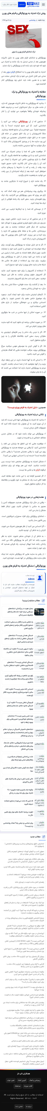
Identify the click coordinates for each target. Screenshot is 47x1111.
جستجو (22, 4)
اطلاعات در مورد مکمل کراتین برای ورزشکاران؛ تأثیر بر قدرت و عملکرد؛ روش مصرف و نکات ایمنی (23, 888)
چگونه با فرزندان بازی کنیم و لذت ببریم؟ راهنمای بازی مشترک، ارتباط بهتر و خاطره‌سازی (26, 1047)
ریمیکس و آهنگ (34, 1080)
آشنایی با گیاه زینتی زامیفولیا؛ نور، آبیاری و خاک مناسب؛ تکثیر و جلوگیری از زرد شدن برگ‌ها (25, 965)
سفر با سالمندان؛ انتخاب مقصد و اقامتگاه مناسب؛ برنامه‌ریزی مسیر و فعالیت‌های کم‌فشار (27, 1026)
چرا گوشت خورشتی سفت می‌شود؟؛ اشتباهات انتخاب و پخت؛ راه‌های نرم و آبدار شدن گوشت (25, 875)
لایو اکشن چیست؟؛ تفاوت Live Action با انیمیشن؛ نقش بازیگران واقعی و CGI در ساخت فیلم (24, 942)
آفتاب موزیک (28, 1086)
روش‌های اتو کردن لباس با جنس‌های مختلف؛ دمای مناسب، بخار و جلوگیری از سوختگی (23, 1055)
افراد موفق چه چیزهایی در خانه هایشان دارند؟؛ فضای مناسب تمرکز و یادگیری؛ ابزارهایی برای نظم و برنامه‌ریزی (25, 927)
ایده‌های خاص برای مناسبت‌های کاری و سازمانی (27, 1041)
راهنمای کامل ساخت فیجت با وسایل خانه (29, 882)
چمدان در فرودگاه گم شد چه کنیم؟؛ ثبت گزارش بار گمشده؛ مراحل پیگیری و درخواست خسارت (24, 911)
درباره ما (28, 1106)
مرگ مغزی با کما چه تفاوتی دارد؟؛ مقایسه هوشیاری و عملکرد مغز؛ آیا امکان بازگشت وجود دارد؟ (25, 1011)
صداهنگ (17, 1086)
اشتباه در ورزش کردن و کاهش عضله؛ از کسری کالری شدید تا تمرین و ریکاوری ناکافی (24, 896)
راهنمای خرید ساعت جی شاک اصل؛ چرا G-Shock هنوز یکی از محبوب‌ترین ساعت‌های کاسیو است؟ (24, 1034)
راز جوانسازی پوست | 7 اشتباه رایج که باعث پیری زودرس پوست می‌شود (24, 988)
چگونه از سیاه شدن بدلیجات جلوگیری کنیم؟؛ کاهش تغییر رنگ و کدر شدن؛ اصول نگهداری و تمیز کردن (24, 973)
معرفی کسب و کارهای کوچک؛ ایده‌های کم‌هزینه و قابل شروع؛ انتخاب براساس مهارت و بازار (25, 852)
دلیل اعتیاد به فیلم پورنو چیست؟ (22, 407)
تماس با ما (19, 1106)
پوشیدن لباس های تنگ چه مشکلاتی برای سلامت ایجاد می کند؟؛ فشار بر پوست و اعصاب (23, 1003)
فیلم (37, 470)
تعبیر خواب (10, 1080)
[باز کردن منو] (43, 4)
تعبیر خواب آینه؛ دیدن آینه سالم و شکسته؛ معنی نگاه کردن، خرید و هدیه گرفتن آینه (23, 868)
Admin (31, 579)
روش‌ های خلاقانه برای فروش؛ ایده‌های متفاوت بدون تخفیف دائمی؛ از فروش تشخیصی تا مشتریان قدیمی (26, 860)
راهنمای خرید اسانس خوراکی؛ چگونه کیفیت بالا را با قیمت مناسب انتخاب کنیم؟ (24, 996)
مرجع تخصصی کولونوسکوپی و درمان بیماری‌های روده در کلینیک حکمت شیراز (24, 919)
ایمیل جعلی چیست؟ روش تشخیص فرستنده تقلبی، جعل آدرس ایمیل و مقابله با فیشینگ (24, 1062)
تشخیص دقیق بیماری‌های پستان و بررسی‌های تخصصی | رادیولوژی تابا (24, 845)
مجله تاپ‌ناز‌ (33, 4)
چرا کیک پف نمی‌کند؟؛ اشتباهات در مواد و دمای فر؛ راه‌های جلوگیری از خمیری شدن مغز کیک (24, 903)
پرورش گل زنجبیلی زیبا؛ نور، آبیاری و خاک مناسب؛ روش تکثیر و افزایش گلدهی (23, 957)
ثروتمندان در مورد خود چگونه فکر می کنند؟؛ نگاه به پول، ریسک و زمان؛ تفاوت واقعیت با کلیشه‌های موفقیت (24, 934)
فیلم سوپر (11, 72)
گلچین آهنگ (22, 1080)
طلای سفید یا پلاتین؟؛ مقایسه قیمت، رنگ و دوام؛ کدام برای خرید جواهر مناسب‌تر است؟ (25, 980)
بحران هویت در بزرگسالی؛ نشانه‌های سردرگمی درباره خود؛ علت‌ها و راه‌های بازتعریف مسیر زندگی (24, 1019)
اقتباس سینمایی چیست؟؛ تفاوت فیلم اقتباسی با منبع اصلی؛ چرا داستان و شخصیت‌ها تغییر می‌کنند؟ (24, 950)
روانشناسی (32, 20)
